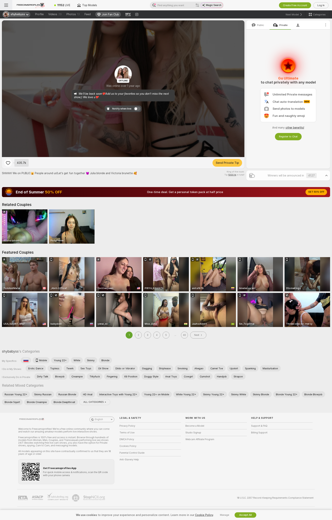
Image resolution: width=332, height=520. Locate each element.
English (99, 419)
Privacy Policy (127, 426)
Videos (55, 14)
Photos (73, 14)
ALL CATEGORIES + (94, 401)
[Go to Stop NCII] (94, 498)
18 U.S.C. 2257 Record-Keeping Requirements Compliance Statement (275, 498)
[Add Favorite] (8, 163)
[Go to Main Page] (31, 5)
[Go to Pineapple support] (76, 498)
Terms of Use (127, 432)
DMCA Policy (127, 439)
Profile (39, 14)
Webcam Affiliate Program (199, 439)
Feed (87, 14)
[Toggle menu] (6, 5)
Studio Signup (193, 432)
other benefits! (295, 127)
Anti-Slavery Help (129, 459)
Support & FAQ (259, 426)
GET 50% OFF (316, 192)
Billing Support (259, 432)
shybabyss (10, 351)
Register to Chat (288, 136)
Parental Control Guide (132, 452)
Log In (321, 5)
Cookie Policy (204, 515)
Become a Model (194, 426)
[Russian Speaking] (26, 360)
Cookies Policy (128, 446)
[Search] (197, 5)
